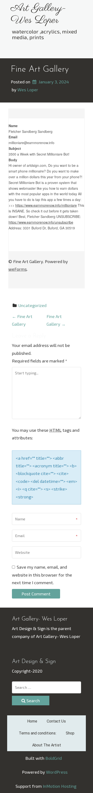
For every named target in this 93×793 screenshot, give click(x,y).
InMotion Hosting (59, 786)
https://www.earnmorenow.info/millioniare (46, 205)
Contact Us (56, 721)
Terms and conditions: (37, 733)
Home (32, 721)
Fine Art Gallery (40, 69)
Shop (70, 733)
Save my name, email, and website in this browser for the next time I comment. (42, 574)
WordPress (56, 772)
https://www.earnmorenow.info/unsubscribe (41, 222)
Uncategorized (32, 305)
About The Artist (46, 745)
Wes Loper (27, 89)
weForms (17, 269)
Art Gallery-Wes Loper (38, 14)
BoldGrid (53, 758)
